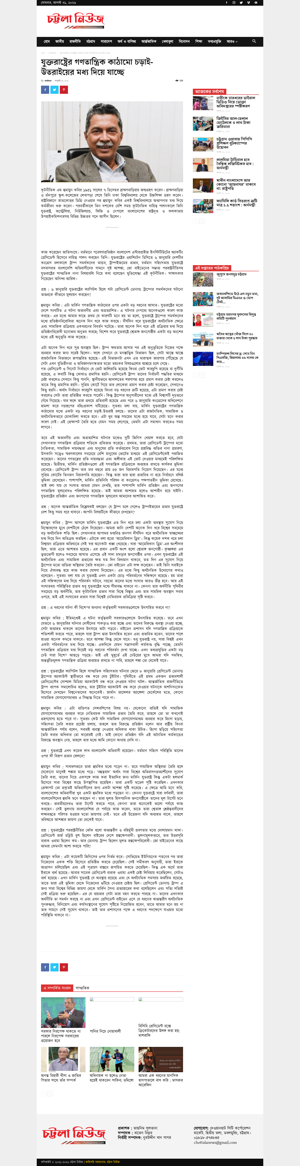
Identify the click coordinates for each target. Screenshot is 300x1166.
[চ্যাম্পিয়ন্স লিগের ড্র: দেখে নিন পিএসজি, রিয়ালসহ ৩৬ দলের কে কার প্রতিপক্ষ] (203, 359)
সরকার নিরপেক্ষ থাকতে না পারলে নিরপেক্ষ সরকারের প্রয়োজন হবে (61, 1036)
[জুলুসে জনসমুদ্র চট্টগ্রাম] (203, 279)
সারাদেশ (106, 41)
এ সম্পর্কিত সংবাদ (57, 988)
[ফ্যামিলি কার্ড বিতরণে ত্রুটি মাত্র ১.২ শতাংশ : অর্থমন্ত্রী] (203, 206)
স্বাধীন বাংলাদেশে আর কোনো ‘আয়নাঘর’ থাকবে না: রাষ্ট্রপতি (236, 185)
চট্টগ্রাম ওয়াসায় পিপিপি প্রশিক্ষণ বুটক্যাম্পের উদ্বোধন (234, 143)
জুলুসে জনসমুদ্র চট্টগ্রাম (232, 274)
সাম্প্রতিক (82, 988)
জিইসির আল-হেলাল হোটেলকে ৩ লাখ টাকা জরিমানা (233, 123)
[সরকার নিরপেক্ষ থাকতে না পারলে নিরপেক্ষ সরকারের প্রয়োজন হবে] (63, 1012)
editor (48, 80)
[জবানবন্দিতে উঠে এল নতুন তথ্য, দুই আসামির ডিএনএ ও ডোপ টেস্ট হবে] (203, 299)
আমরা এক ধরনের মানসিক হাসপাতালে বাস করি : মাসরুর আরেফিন (161, 1080)
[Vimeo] (249, 3)
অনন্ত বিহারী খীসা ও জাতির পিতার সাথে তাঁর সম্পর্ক (61, 1078)
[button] (254, 42)
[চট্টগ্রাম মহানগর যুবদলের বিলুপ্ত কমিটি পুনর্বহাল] (203, 320)
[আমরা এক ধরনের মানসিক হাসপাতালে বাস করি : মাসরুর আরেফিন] (161, 1059)
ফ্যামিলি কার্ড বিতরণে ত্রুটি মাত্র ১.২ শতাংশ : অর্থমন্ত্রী (237, 203)
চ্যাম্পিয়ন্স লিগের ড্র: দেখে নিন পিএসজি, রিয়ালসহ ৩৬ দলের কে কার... (237, 357)
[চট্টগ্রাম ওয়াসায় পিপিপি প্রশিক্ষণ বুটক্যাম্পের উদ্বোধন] (203, 144)
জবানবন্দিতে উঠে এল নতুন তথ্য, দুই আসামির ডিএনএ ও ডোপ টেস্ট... (237, 298)
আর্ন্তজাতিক (149, 41)
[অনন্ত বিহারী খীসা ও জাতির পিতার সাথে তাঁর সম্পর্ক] (63, 1059)
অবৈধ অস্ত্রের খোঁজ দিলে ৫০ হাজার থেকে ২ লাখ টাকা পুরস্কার (237, 336)
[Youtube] (256, 3)
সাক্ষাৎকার (52, 53)
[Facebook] (226, 3)
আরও (230, 41)
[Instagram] (234, 3)
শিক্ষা (199, 41)
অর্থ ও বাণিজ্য (127, 41)
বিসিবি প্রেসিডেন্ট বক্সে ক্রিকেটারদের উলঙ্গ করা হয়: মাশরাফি (159, 1031)
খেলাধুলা (167, 41)
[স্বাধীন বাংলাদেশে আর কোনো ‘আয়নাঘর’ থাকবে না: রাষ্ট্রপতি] (203, 185)
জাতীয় (60, 41)
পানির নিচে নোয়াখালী (105, 1031)
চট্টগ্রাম (91, 41)
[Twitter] (241, 3)
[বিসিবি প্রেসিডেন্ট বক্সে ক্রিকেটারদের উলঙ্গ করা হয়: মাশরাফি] (161, 1010)
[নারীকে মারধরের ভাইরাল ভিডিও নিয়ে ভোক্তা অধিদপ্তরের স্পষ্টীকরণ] (203, 103)
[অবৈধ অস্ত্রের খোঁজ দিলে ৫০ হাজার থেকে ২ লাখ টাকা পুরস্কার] (203, 339)
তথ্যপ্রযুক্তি (214, 41)
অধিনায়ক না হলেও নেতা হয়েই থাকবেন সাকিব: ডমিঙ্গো (111, 1078)
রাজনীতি (75, 41)
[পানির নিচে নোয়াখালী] (112, 1012)
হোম (47, 41)
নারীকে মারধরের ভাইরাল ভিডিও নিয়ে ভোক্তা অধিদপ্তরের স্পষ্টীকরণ (236, 102)
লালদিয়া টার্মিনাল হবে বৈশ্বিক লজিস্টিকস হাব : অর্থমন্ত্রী (235, 164)
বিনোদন (184, 41)
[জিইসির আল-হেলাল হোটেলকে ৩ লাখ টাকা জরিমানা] (203, 124)
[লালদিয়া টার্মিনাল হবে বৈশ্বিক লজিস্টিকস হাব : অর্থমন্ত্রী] (203, 165)
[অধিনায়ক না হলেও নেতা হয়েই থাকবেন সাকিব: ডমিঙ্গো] (112, 1059)
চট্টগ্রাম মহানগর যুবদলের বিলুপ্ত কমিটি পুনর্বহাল (236, 316)
